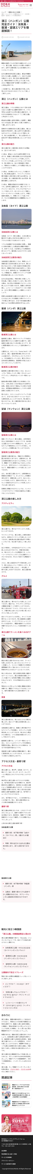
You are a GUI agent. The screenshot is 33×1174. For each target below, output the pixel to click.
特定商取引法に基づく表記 (9, 1154)
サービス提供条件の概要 (8, 1164)
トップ (3, 12)
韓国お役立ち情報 (14, 12)
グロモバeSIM (25, 1069)
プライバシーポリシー (7, 1161)
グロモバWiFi (14, 1069)
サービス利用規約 (6, 1157)
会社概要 (4, 1151)
